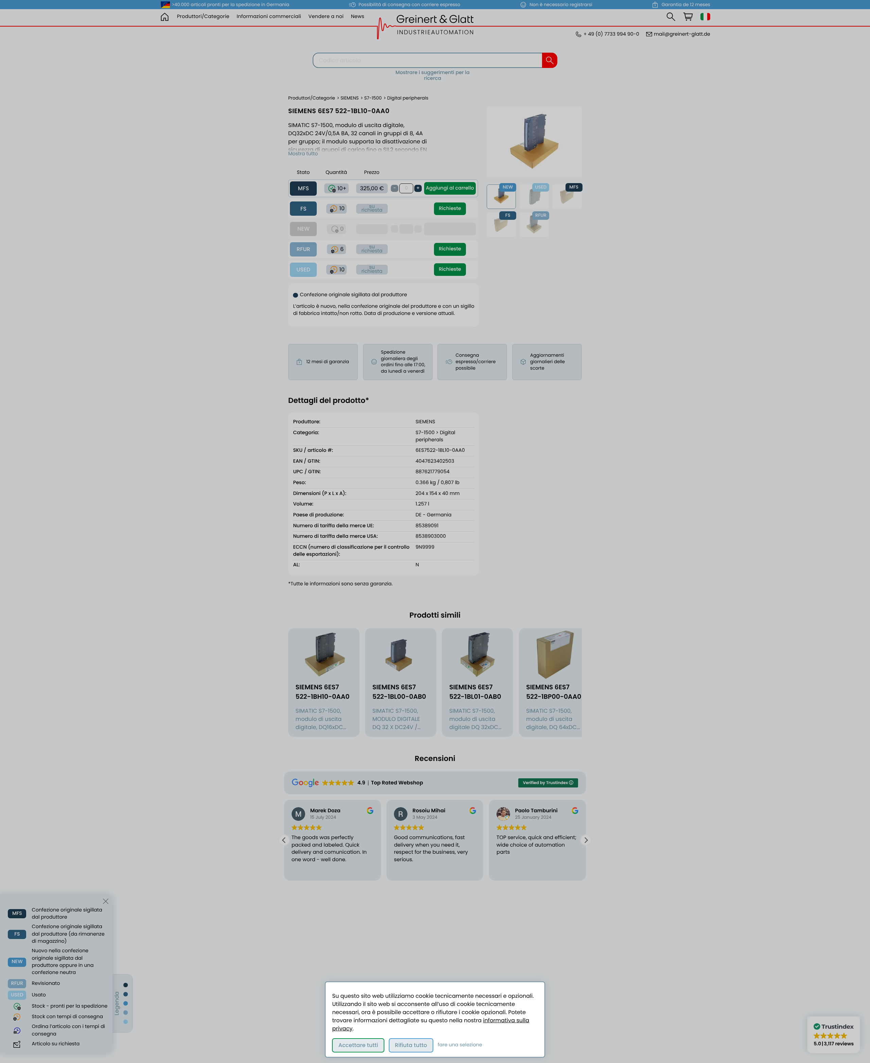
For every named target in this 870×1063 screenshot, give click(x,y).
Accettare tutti (358, 1045)
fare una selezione (460, 1045)
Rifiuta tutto (411, 1045)
